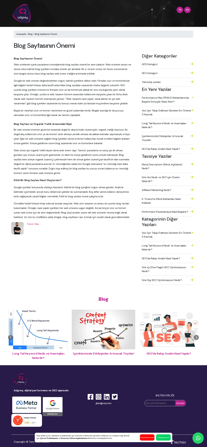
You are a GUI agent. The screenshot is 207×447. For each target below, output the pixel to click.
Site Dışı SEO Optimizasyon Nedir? (162, 280)
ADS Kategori (150, 64)
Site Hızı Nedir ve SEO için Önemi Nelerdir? (161, 179)
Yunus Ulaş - (34, 224)
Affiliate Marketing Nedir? (156, 190)
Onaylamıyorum (147, 437)
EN (187, 9)
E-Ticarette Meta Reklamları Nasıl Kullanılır (161, 201)
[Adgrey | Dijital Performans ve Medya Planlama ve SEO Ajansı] (22, 11)
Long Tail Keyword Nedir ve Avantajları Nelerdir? (164, 125)
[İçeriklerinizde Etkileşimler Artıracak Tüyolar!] (38, 329)
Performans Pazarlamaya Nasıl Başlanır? (165, 211)
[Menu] (163, 8)
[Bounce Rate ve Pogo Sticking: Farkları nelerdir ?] (169, 329)
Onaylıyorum (163, 437)
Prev (10, 337)
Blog (30, 34)
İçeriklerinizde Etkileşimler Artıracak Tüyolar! (162, 138)
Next (196, 337)
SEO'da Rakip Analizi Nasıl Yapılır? (161, 149)
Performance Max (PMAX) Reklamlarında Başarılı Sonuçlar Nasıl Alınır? (165, 99)
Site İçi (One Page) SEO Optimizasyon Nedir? (164, 269)
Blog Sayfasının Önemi (46, 34)
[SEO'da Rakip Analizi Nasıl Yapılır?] (103, 329)
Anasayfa (21, 34)
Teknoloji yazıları (151, 82)
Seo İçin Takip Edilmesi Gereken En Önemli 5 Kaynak (166, 112)
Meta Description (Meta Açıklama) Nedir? (162, 166)
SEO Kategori (150, 73)
